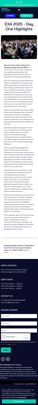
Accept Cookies (19, 401)
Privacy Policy (4, 344)
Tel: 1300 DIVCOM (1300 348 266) (13, 300)
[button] (19, 9)
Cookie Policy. (14, 344)
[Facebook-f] (17, 2)
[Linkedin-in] (20, 2)
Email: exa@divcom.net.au (10, 302)
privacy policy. (22, 397)
